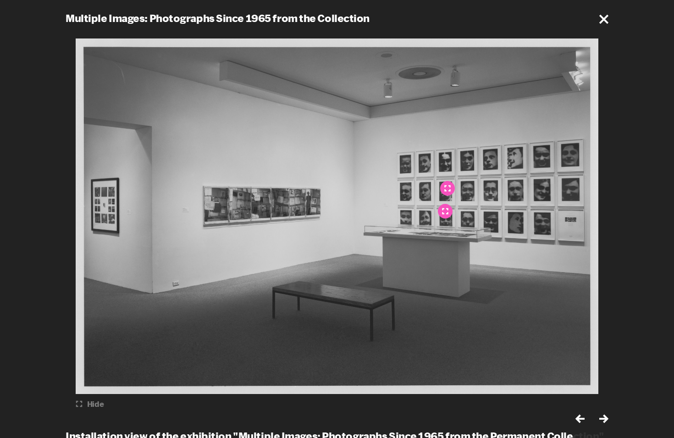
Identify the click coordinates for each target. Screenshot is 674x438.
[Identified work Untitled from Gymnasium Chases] (447, 188)
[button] (604, 19)
